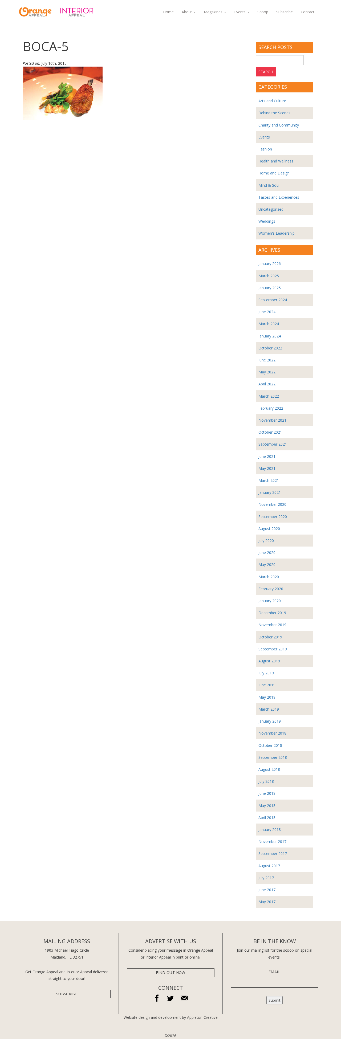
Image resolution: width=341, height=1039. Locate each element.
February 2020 (270, 588)
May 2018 (266, 805)
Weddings (266, 221)
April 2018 (266, 817)
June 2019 (266, 684)
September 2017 (272, 853)
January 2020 (269, 600)
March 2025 (268, 275)
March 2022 (268, 396)
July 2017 (266, 877)
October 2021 (270, 432)
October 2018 (270, 745)
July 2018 (266, 781)
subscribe (66, 993)
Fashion (265, 149)
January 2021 (269, 492)
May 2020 (266, 564)
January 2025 (269, 287)
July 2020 (266, 540)
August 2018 (269, 769)
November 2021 (272, 420)
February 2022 (270, 408)
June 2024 (266, 311)
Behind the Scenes (274, 112)
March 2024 (268, 323)
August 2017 (269, 865)
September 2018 (272, 757)
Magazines (214, 11)
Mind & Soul (268, 185)
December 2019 (272, 612)
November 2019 (272, 624)
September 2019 (272, 648)
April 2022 (266, 383)
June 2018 (266, 793)
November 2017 (272, 841)
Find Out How (170, 972)
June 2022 (266, 359)
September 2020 (272, 516)
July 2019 (266, 672)
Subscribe (284, 11)
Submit (275, 1000)
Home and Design (274, 173)
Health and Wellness (275, 161)
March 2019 (268, 709)
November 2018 (272, 733)
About (187, 11)
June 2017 (266, 889)
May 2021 (266, 468)
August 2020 (269, 528)
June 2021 (266, 456)
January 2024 (269, 336)
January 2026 (269, 263)
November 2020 (272, 504)
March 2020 (268, 576)
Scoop (262, 11)
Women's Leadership (276, 233)
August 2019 (269, 660)
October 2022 (270, 348)
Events (240, 11)
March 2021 (268, 480)
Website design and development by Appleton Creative (171, 1017)
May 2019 (266, 697)
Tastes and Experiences (278, 197)
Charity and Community (278, 125)
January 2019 (269, 721)
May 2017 (266, 901)
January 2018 (269, 829)
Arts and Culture (272, 100)
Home (168, 11)
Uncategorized (270, 209)
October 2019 (270, 636)
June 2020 (266, 552)
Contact (307, 11)
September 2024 (272, 299)
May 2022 (266, 371)
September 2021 (272, 444)
